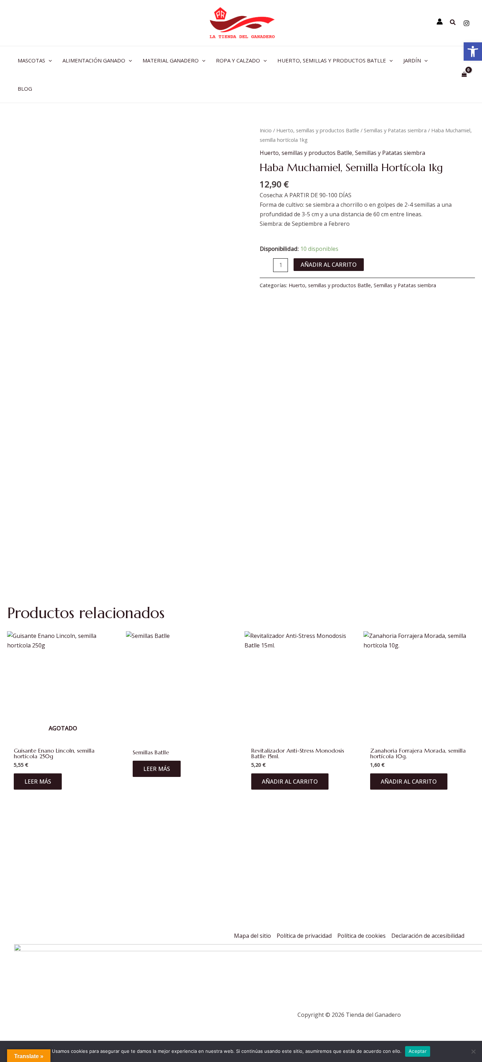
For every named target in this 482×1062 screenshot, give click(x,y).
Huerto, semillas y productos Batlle (317, 130)
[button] (473, 51)
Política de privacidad (304, 936)
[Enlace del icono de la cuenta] (439, 21)
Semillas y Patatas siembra (395, 130)
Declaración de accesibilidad (427, 936)
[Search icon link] (453, 23)
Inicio (266, 130)
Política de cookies (361, 936)
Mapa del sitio (252, 936)
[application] (48, 60)
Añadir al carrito (329, 264)
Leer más (37, 781)
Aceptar (418, 1051)
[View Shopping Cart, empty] (464, 74)
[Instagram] (466, 23)
